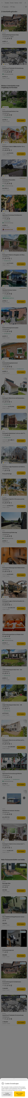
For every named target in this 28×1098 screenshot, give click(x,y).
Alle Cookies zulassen (19, 1093)
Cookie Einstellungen (7, 1093)
